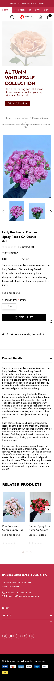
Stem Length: (14, 299)
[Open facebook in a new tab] (18, 636)
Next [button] (51, 211)
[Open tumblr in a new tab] (24, 636)
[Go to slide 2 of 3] (27, 552)
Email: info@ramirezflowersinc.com (22, 596)
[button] (17, 104)
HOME (5, 10)
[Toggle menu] (4, 17)
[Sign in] (40, 17)
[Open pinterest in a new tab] (31, 636)
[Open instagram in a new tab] (4, 636)
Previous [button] (3, 211)
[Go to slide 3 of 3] (31, 552)
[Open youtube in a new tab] (11, 636)
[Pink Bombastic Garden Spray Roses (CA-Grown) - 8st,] (14, 507)
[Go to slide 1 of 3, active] (23, 552)
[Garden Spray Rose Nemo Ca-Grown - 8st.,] (40, 507)
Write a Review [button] (10, 252)
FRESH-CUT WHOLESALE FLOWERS (27, 3)
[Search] (12, 17)
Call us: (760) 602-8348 (18, 592)
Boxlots (19, 10)
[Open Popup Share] (50, 322)
